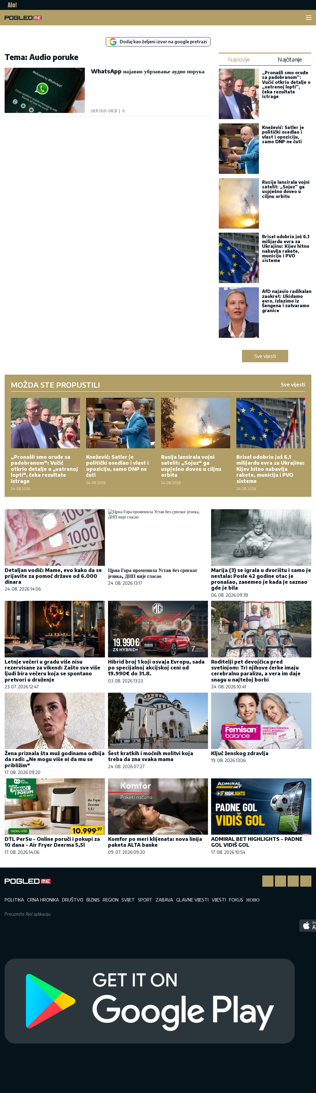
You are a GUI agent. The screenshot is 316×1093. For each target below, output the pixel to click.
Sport (145, 899)
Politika (14, 899)
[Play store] (150, 1001)
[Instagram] (280, 881)
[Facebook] (267, 881)
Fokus (236, 899)
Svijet (128, 899)
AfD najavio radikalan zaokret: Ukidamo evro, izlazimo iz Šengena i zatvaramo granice (286, 301)
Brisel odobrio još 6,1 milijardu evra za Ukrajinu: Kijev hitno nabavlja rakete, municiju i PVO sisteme (286, 248)
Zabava (164, 899)
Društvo (72, 899)
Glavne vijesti (192, 899)
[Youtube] (305, 881)
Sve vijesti (265, 356)
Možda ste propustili (55, 384)
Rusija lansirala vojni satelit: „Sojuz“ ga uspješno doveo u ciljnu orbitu (286, 189)
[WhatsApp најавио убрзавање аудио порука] (45, 90)
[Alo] (11, 4)
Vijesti (219, 899)
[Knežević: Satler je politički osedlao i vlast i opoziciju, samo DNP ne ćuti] (239, 149)
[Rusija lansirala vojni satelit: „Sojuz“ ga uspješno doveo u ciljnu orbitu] (239, 204)
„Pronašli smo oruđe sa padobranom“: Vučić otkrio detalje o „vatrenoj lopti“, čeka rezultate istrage (286, 84)
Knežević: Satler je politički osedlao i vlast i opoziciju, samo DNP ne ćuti (283, 134)
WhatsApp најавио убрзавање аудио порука (148, 71)
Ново (253, 899)
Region (110, 899)
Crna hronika (43, 899)
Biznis (93, 899)
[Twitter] (293, 881)
